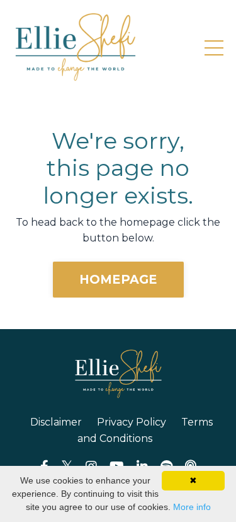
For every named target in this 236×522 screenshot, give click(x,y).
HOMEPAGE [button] (118, 279)
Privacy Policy (131, 422)
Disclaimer (56, 422)
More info (192, 507)
